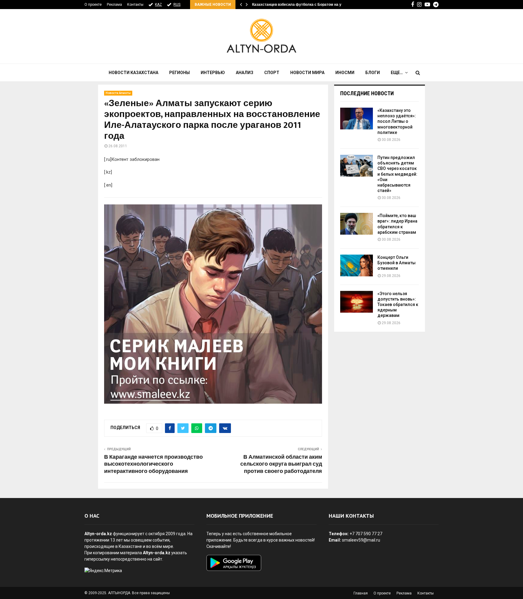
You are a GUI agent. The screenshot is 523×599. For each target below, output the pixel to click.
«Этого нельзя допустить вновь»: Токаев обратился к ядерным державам (397, 304)
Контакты (135, 4)
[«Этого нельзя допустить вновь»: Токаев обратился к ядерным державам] (356, 302)
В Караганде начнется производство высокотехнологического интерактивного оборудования (153, 464)
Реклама (114, 4)
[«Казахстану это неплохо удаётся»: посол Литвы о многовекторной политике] (356, 118)
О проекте (93, 4)
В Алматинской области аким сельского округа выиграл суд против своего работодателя (281, 464)
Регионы (179, 72)
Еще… (397, 72)
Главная (361, 593)
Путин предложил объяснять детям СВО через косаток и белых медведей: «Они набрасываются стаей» (397, 174)
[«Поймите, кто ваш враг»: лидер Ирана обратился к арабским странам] (356, 224)
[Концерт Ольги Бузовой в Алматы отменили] (356, 265)
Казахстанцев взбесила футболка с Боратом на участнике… (306, 5)
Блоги (372, 72)
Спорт (271, 72)
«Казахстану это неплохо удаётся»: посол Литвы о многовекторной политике (396, 121)
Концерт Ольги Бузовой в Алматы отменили (396, 263)
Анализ (244, 72)
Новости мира (307, 72)
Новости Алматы (118, 93)
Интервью (213, 72)
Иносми (344, 72)
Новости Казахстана (133, 72)
